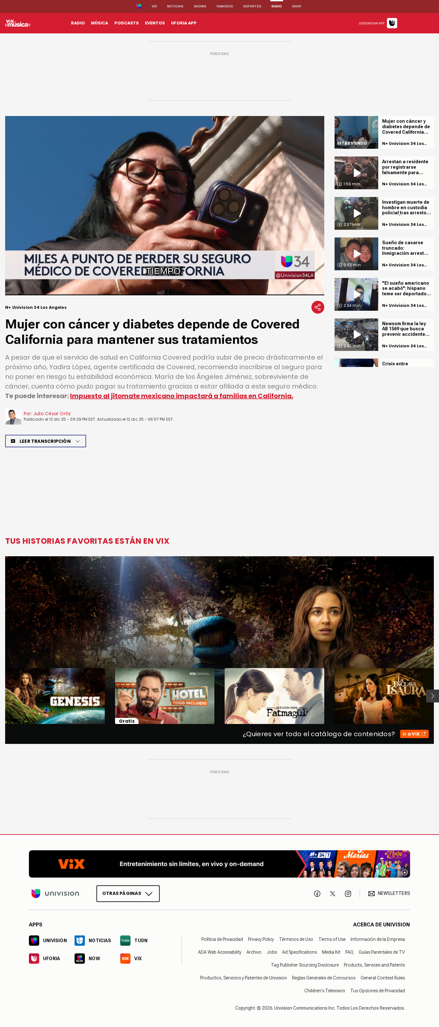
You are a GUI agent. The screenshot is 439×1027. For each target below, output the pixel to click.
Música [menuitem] (99, 23)
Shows (200, 6)
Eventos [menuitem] (155, 23)
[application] (164, 205)
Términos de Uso (296, 939)
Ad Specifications (299, 952)
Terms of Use (331, 939)
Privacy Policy (261, 939)
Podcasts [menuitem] (126, 23)
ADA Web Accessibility (219, 952)
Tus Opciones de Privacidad (377, 990)
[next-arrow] (432, 696)
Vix (154, 6)
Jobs (272, 952)
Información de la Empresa (378, 939)
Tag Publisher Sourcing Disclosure (305, 965)
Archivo (254, 952)
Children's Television (324, 990)
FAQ (349, 952)
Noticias (175, 6)
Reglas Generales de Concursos (323, 977)
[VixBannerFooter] (219, 864)
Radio (277, 6)
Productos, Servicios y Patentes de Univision (243, 977)
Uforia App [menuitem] (184, 23)
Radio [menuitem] (78, 23)
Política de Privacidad (222, 939)
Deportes (252, 6)
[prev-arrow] (1, 696)
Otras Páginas (121, 893)
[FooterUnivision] (55, 893)
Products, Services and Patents (374, 965)
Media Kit (331, 952)
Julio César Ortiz (52, 413)
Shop (296, 6)
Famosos (225, 6)
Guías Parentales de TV (382, 952)
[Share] (317, 307)
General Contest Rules (383, 977)
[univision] (17, 23)
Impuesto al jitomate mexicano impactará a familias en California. (181, 395)
